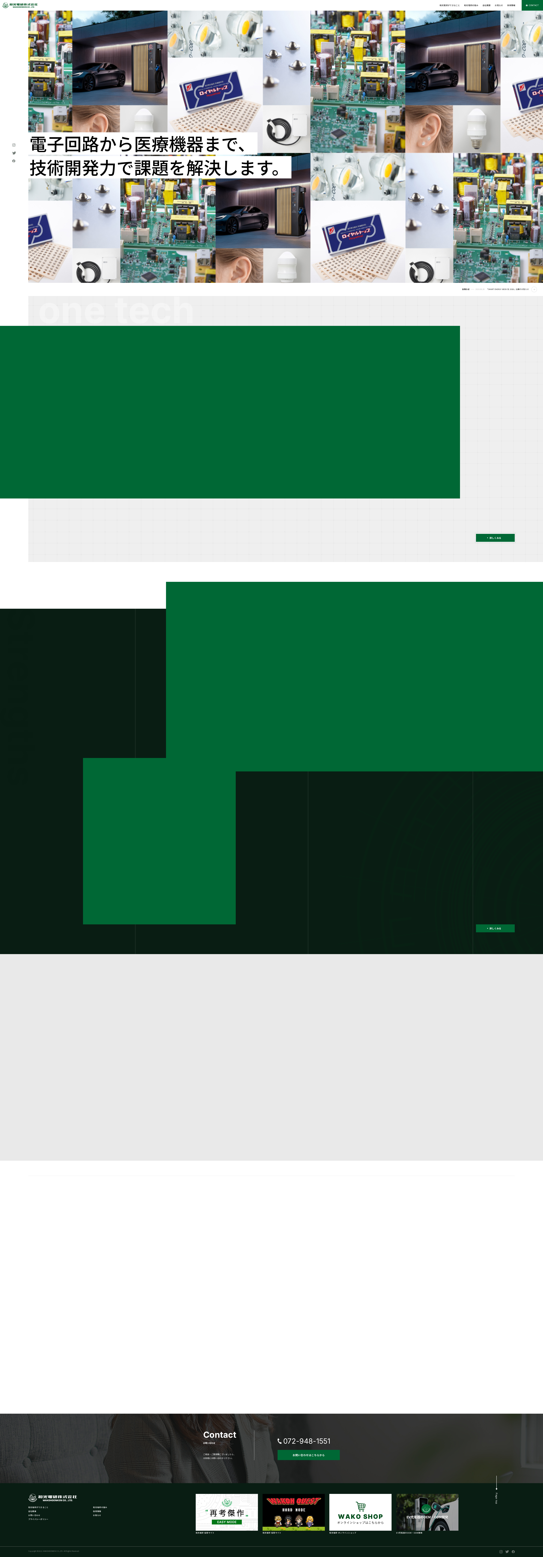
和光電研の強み (471, 5)
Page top (496, 1498)
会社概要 (486, 5)
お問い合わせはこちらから (309, 1455)
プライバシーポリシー (38, 1519)
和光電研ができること (450, 5)
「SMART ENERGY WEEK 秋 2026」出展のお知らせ (507, 289)
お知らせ (499, 5)
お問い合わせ (34, 1515)
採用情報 (511, 5)
